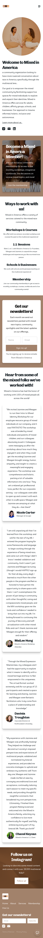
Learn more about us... (12, 122)
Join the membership (17, 185)
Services (22, 903)
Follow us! (21, 880)
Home (5, 903)
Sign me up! (21, 348)
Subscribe (32, 921)
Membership (34, 903)
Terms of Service (8, 932)
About (13, 903)
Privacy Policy (22, 932)
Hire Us (5, 908)
